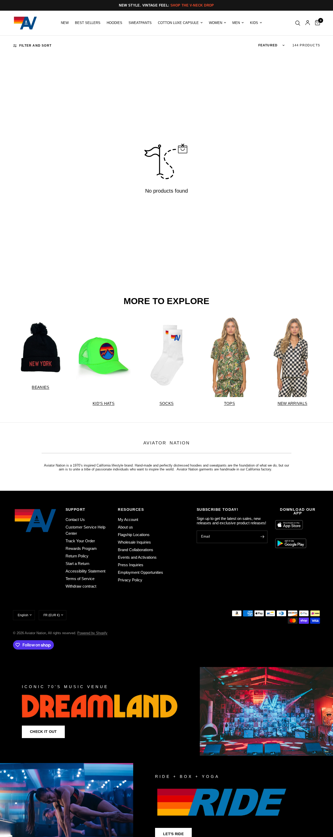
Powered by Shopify (92, 633)
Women (215, 23)
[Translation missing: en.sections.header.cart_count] (316, 23)
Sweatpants (140, 23)
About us (125, 527)
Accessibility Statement (85, 571)
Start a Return (77, 563)
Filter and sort (35, 45)
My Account (128, 519)
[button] (43, 732)
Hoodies (114, 23)
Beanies (40, 387)
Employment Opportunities (140, 572)
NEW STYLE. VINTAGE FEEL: (166, 5)
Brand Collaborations (135, 549)
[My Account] (307, 23)
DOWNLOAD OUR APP (297, 511)
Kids (254, 23)
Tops (229, 403)
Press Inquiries (130, 565)
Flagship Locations (134, 534)
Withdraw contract (81, 586)
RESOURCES (131, 509)
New (65, 23)
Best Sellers (87, 23)
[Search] (298, 23)
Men (236, 23)
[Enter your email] (262, 537)
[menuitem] (65, 23)
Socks (166, 403)
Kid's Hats (103, 403)
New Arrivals (293, 403)
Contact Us (75, 519)
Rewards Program (81, 548)
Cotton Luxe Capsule (178, 23)
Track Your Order (80, 541)
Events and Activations (137, 557)
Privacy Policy (130, 580)
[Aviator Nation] (166, 711)
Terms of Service (80, 578)
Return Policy (77, 556)
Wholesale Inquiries (134, 542)
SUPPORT (76, 509)
